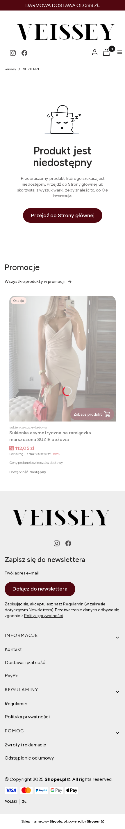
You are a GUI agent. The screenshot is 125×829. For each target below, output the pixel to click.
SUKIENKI (31, 69)
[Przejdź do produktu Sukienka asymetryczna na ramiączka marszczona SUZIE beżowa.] (62, 359)
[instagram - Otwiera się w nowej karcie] (12, 53)
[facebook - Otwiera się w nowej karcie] (24, 53)
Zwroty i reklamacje (25, 745)
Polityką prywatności (43, 615)
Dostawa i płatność (25, 662)
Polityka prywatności (27, 717)
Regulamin (73, 604)
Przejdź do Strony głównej (62, 215)
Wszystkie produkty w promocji (35, 281)
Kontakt (13, 649)
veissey (10, 69)
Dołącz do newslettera (39, 589)
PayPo (12, 675)
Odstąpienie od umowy (29, 758)
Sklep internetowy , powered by (60, 821)
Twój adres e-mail (22, 573)
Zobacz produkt (88, 414)
